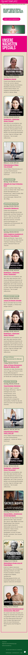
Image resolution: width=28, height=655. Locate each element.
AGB (21, 652)
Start (3, 4)
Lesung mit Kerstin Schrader (12, 300)
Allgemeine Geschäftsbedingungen (9, 643)
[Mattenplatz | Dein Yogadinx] (9, 1)
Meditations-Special (10, 79)
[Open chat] (25, 652)
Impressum (4, 641)
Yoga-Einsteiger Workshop (12, 386)
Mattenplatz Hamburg (16, 649)
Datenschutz (15, 652)
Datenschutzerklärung (6, 645)
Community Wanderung (11, 208)
